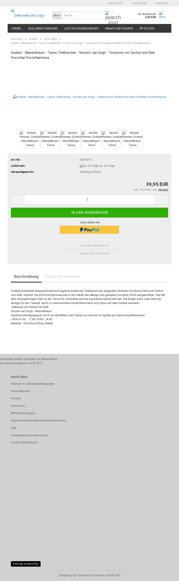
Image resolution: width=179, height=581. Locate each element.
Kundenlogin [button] (139, 3)
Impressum (18, 405)
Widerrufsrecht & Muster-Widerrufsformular (38, 420)
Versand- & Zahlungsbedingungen (32, 383)
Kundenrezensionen (62, 276)
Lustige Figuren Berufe (81, 28)
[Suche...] (109, 15)
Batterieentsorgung (23, 413)
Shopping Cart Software (74, 575)
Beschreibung (26, 276)
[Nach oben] (167, 574)
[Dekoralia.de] (28, 15)
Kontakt (16, 398)
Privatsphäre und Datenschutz (29, 435)
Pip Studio (146, 28)
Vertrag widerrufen (26, 563)
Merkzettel (161, 3)
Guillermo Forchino (43, 28)
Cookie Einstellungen (24, 442)
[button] (114, 3)
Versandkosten (20, 391)
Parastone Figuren (119, 28)
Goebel (16, 28)
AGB (13, 428)
